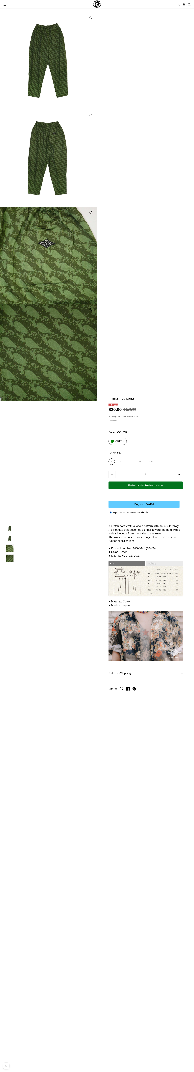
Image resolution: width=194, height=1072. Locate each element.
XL (140, 461)
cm (112, 563)
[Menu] (5, 4)
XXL (151, 461)
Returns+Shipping (120, 673)
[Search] (179, 4)
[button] (179, 474)
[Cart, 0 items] (189, 4)
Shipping (112, 416)
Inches (152, 563)
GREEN (119, 441)
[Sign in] (184, 4)
